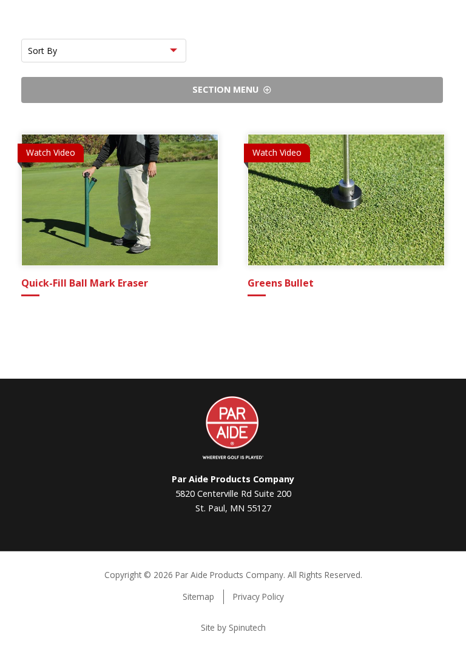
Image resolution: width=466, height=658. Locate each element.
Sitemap (198, 596)
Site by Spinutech (233, 627)
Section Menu (227, 89)
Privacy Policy (258, 596)
